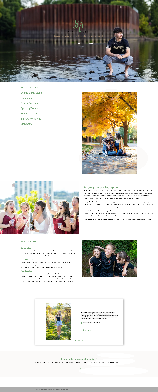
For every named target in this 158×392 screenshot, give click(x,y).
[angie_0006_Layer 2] (109, 126)
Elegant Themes (47, 341)
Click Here (87, 282)
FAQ (79, 43)
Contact (79, 320)
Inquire (91, 43)
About (66, 43)
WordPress (64, 341)
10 (115, 122)
